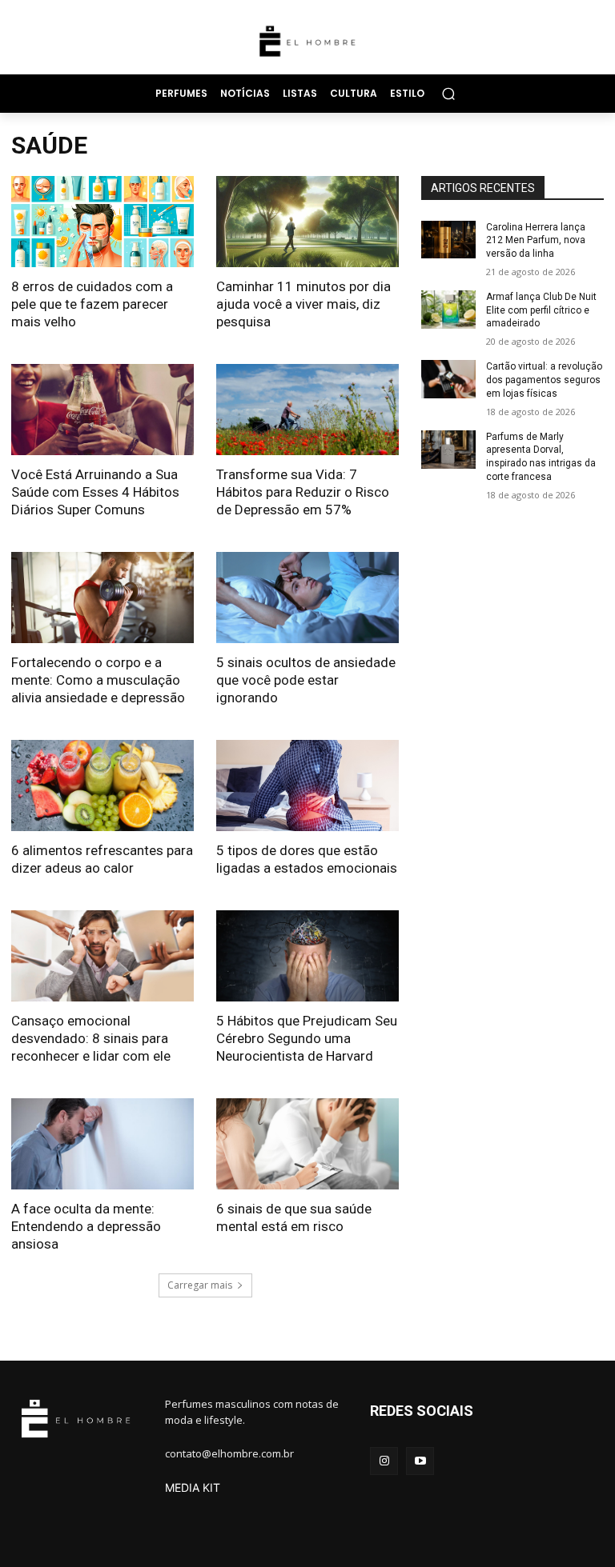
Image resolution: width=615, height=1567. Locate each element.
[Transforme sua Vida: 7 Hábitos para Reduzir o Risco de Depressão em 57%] (307, 409)
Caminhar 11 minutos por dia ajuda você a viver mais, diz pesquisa (303, 304)
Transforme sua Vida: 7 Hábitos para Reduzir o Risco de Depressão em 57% (302, 492)
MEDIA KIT (192, 1487)
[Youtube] (420, 1461)
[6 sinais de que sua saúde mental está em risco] (307, 1143)
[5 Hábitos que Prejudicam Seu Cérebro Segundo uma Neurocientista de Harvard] (307, 955)
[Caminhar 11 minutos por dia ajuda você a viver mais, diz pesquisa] (307, 221)
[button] (448, 93)
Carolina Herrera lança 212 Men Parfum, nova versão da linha (535, 241)
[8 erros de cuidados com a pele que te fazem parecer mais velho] (102, 221)
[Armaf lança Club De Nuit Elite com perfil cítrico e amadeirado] (448, 309)
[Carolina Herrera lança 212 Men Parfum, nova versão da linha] (448, 240)
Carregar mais (199, 1285)
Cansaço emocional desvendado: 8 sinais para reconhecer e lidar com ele (91, 1038)
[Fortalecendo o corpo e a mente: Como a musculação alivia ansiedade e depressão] (102, 597)
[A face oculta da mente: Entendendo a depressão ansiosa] (102, 1143)
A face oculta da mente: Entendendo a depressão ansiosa (86, 1226)
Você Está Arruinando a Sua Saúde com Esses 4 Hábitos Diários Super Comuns (95, 492)
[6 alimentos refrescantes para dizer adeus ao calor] (102, 785)
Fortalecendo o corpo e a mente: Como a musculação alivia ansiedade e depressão (98, 680)
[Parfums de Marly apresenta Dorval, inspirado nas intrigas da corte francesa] (448, 449)
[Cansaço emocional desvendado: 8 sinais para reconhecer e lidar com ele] (102, 955)
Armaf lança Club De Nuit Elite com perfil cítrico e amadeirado (541, 310)
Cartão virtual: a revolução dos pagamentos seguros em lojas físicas (544, 380)
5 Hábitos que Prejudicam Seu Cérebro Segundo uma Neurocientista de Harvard (306, 1038)
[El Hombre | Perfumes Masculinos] (307, 41)
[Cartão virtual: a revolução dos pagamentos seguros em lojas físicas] (448, 379)
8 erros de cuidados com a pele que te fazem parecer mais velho (92, 304)
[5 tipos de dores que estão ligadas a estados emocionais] (307, 785)
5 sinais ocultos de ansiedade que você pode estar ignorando (306, 680)
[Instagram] (384, 1461)
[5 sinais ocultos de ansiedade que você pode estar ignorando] (307, 597)
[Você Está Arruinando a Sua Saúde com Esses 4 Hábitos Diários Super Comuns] (102, 409)
